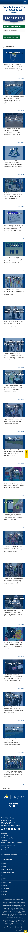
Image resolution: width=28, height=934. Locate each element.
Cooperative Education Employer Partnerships (14, 311)
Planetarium (5, 885)
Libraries (14, 567)
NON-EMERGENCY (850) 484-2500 (11, 825)
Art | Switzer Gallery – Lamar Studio (14, 118)
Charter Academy (7, 869)
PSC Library (5, 879)
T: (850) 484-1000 (6, 820)
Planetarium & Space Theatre (14, 664)
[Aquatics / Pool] (14, 88)
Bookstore (14, 181)
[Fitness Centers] (14, 410)
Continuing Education (14, 278)
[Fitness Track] (14, 442)
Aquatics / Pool (14, 85)
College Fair (14, 245)
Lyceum (14, 631)
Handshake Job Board (14, 502)
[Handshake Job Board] (14, 506)
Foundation (5, 875)
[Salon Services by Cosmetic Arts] (14, 699)
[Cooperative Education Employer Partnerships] (14, 313)
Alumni (4, 863)
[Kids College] (14, 538)
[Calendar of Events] (14, 217)
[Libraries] (14, 570)
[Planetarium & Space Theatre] (14, 666)
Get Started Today (14, 811)
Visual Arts (5, 891)
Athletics (14, 149)
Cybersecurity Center (8, 872)
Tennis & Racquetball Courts (14, 728)
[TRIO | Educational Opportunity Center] (14, 763)
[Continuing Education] (14, 281)
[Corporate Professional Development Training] (14, 345)
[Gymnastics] (14, 474)
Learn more (20, 78)
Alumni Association (14, 53)
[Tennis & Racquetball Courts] (14, 731)
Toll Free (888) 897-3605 (8, 822)
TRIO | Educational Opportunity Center (14, 760)
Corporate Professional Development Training (14, 343)
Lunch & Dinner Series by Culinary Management (14, 601)
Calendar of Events (14, 213)
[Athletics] (14, 153)
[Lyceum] (14, 634)
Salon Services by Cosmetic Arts (14, 696)
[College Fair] (14, 249)
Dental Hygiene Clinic (14, 374)
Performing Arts (6, 882)
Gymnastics (14, 470)
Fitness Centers (14, 406)
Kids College (14, 534)
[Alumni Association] (14, 56)
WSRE (4, 894)
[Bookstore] (14, 185)
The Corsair (5, 888)
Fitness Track (14, 438)
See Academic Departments (11, 37)
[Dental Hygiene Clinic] (14, 377)
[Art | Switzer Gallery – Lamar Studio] (14, 120)
